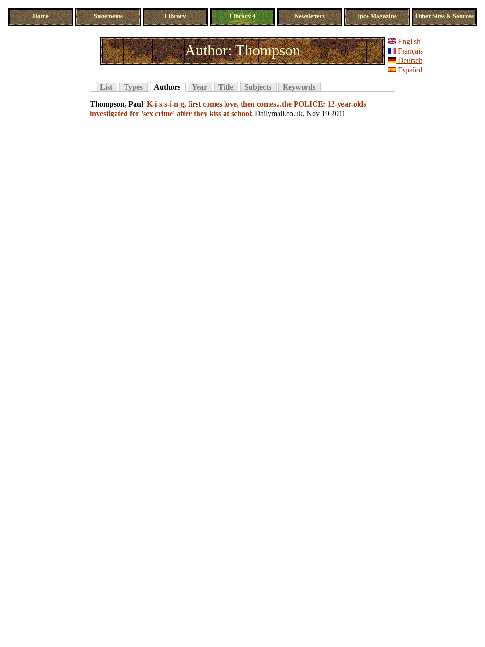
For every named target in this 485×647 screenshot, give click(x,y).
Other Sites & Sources (444, 16)
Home (41, 16)
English (408, 41)
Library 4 (242, 16)
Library (175, 16)
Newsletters (310, 16)
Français (409, 51)
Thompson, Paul (116, 104)
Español (409, 70)
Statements (108, 16)
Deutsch (409, 60)
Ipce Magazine (377, 16)
